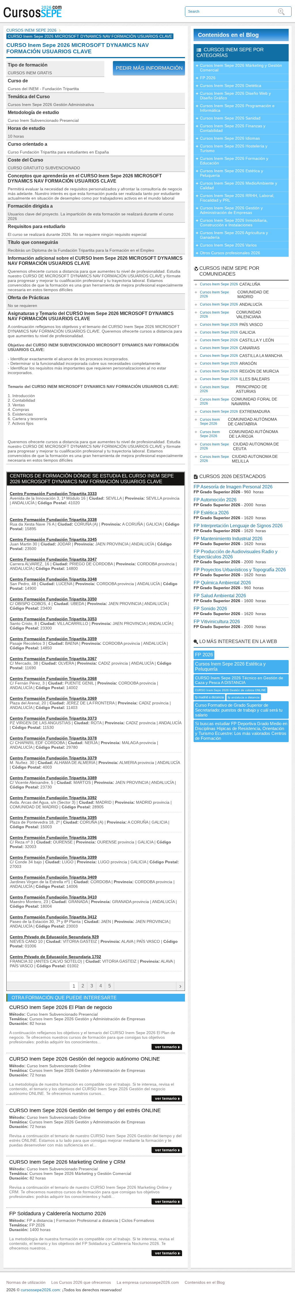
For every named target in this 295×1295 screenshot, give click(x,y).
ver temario (166, 1046)
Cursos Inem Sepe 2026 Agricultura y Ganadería (234, 235)
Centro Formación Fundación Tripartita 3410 (53, 897)
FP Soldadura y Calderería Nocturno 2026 (57, 1213)
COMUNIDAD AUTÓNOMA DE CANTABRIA (238, 421)
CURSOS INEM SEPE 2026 (31, 30)
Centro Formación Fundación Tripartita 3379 (53, 758)
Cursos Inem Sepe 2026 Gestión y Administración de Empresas (231, 210)
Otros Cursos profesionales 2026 (230, 253)
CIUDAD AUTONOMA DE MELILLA (239, 458)
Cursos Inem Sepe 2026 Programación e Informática (237, 108)
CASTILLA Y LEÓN (237, 340)
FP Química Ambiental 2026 (222, 582)
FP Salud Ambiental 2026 (220, 595)
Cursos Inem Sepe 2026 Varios (228, 245)
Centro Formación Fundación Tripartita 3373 (53, 718)
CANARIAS (230, 348)
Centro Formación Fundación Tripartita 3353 (53, 619)
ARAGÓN (228, 363)
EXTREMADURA (235, 411)
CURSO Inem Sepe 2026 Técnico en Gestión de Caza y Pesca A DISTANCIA (239, 680)
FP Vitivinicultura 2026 (217, 621)
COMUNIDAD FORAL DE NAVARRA (238, 401)
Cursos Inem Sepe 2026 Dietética (230, 85)
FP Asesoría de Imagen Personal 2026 (233, 486)
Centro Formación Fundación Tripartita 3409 (53, 877)
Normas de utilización (26, 1282)
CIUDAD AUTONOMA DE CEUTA (239, 446)
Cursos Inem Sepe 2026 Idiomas (230, 138)
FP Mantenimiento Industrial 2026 (228, 538)
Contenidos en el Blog (228, 35)
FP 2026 (207, 77)
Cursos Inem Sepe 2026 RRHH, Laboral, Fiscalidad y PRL (237, 197)
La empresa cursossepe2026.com (148, 1282)
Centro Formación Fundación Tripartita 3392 (53, 797)
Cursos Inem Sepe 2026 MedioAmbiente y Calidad (238, 185)
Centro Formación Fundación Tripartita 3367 (53, 658)
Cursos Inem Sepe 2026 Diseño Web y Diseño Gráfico (235, 95)
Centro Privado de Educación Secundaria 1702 (55, 956)
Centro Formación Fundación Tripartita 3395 (53, 817)
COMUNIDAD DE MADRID (234, 294)
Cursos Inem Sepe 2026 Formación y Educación (234, 160)
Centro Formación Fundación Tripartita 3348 (53, 579)
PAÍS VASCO (231, 324)
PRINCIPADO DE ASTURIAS (233, 389)
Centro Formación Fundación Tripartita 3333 (53, 493)
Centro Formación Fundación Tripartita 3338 (53, 519)
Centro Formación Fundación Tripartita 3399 (53, 857)
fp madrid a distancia (209, 697)
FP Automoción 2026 (215, 499)
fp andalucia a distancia (244, 697)
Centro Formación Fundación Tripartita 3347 (53, 559)
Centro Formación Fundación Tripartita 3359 (53, 638)
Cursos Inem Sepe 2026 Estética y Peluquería (231, 173)
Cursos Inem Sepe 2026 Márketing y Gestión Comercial (241, 67)
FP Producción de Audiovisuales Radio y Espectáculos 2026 (235, 554)
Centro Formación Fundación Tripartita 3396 (53, 837)
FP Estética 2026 (211, 512)
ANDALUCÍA (231, 304)
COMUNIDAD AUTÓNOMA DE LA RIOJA (239, 434)
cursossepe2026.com (40, 1290)
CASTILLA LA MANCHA (241, 355)
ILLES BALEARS (235, 379)
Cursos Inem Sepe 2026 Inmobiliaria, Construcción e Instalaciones (234, 222)
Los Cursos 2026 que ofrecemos (81, 1282)
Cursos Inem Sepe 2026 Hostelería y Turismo (233, 148)
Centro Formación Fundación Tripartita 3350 (53, 599)
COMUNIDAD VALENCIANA (230, 314)
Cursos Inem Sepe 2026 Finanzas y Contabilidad (232, 128)
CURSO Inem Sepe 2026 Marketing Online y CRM (67, 1162)
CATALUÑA (230, 284)
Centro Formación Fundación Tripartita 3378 (53, 738)
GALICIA (227, 332)
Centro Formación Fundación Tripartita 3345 (53, 539)
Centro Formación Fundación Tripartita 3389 (53, 778)
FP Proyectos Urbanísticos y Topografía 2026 (240, 569)
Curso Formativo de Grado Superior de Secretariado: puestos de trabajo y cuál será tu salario (238, 710)
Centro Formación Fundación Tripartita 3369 (53, 698)
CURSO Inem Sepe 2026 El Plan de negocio (60, 1007)
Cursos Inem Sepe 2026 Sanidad (230, 118)
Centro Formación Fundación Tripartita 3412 (53, 917)
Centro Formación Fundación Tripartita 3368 (53, 678)
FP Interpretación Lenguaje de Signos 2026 (238, 525)
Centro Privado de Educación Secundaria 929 (54, 936)
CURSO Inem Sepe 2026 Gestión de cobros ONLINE (230, 690)
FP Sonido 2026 (210, 608)
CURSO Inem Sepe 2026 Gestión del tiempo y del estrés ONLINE (85, 1110)
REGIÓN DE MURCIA (239, 371)
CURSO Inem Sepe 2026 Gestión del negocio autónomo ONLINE (84, 1059)
